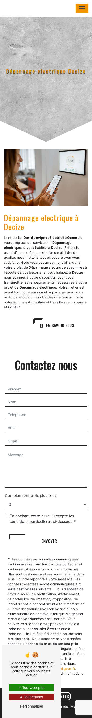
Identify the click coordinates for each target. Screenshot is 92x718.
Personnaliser (31, 706)
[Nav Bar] (82, 8)
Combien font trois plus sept (30, 495)
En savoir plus (59, 325)
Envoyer (49, 541)
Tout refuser (33, 697)
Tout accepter (33, 688)
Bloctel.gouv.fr (63, 668)
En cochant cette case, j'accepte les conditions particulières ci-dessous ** (43, 518)
